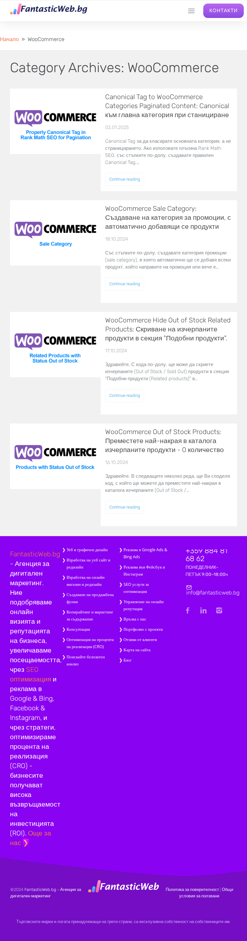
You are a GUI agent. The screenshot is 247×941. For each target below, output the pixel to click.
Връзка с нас (135, 619)
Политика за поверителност (192, 889)
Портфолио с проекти (143, 629)
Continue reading (124, 179)
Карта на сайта (137, 650)
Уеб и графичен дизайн (87, 549)
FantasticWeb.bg (35, 554)
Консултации (78, 629)
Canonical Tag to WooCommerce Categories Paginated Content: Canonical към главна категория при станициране (167, 106)
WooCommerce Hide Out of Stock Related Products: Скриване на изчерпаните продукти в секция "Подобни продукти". (168, 329)
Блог (128, 660)
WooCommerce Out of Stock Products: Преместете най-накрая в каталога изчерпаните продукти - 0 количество (164, 441)
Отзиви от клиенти (140, 639)
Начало (9, 39)
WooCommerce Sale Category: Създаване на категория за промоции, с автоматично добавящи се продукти (168, 217)
